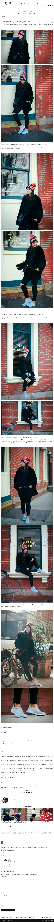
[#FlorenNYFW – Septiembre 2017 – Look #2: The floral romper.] (20, 814)
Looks (31, 11)
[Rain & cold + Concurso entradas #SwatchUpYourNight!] (7, 814)
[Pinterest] (46, 6)
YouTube (48, 917)
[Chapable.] (33, 814)
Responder (4, 855)
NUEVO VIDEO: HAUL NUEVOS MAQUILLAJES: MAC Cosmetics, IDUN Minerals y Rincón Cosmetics (13, 832)
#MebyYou (40, 3)
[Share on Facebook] (11, 827)
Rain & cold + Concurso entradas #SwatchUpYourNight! (7, 822)
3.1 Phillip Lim (5, 828)
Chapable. (33, 821)
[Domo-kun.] (46, 814)
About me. (27, 3)
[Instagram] (44, 6)
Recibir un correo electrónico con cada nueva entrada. (10, 907)
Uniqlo (26, 828)
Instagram (16, 799)
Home (20, 3)
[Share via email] (9, 827)
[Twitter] (42, 6)
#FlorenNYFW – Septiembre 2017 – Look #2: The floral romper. (20, 822)
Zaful (29, 828)
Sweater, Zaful (4, 785)
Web (2, 900)
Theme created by (47, 920)
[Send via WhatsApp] (14, 827)
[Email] (50, 6)
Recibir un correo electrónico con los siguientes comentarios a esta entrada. (13, 905)
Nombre (3, 890)
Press (33, 3)
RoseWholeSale (20, 828)
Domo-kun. (46, 821)
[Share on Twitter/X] (12, 827)
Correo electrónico (5, 895)
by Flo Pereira (9, 4)
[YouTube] (48, 6)
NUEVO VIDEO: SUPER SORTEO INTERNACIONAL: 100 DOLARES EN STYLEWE (40, 832)
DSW (11, 828)
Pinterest (34, 917)
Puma (14, 828)
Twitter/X (7, 917)
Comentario (3, 876)
